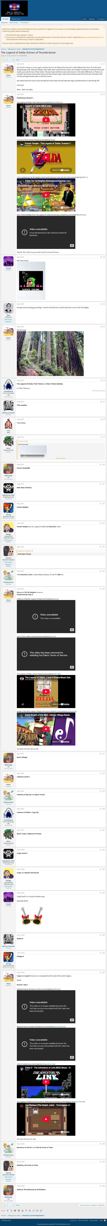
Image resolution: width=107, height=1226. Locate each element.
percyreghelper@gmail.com (94, 37)
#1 (104, 64)
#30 (104, 1186)
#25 (104, 935)
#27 (104, 972)
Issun (4, 56)
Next (17, 60)
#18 (104, 773)
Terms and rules (83, 1220)
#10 (104, 464)
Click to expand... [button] (61, 458)
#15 (104, 571)
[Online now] (8, 389)
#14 (104, 547)
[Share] (101, 64)
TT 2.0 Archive (24, 22)
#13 (104, 523)
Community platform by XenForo (53, 1224)
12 (13, 60)
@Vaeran (82, 215)
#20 (104, 809)
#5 (104, 326)
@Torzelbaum (57, 102)
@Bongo (57, 989)
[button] (21, 19)
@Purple (57, 674)
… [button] (10, 60)
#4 (104, 304)
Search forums (13, 22)
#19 (104, 791)
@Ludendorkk (60, 1026)
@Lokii (52, 636)
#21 (104, 830)
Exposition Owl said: (24, 551)
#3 (104, 257)
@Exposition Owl (48, 1064)
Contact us (73, 1220)
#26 (104, 953)
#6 (104, 380)
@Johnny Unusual (78, 1101)
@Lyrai (55, 599)
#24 (104, 893)
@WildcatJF (72, 711)
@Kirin (84, 177)
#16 (104, 589)
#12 (104, 503)
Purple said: (21, 441)
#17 (104, 754)
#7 (104, 401)
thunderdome (23, 56)
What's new (16, 19)
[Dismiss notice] (104, 27)
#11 (104, 484)
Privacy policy (94, 1220)
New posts (4, 22)
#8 (104, 419)
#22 (104, 850)
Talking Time (7, 1220)
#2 (104, 94)
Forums (5, 19)
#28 (104, 1144)
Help (101, 1220)
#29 (104, 1161)
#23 (104, 869)
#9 (104, 437)
